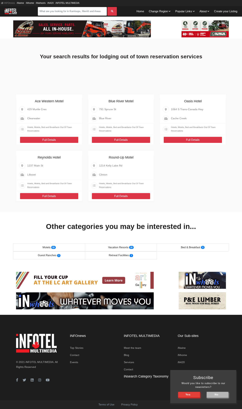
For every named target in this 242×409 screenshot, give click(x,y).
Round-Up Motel (121, 157)
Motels (46, 247)
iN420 (50, 3)
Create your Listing (225, 11)
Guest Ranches (47, 255)
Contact (74, 355)
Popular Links (183, 11)
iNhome (30, 3)
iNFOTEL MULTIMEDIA (67, 3)
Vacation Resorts (118, 247)
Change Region (158, 11)
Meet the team (132, 347)
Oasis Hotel (193, 101)
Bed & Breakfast (190, 247)
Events (74, 362)
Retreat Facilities (119, 255)
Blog (126, 355)
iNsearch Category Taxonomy (146, 376)
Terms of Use (106, 404)
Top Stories (76, 347)
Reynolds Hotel (49, 157)
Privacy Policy (129, 404)
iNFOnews (9, 3)
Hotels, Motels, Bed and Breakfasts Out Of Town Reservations (49, 129)
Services (129, 362)
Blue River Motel (121, 101)
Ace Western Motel (49, 101)
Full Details (49, 139)
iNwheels (41, 3)
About (203, 11)
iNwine (20, 3)
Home (140, 11)
